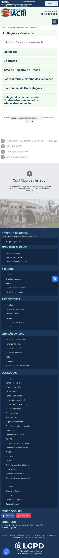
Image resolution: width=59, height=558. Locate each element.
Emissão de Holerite (14, 257)
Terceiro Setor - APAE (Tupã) (17, 404)
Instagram (24, 516)
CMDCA (9, 452)
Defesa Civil (10, 430)
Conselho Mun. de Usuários (17, 448)
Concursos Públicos (14, 383)
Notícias (9, 318)
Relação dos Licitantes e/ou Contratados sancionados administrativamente (22, 100)
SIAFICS (9, 439)
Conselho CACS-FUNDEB (16, 435)
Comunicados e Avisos (15, 322)
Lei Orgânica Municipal (15, 400)
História (9, 275)
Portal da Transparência (16, 339)
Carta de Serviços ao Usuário (18, 478)
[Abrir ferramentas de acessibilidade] (6, 551)
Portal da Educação (14, 348)
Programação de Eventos (16, 288)
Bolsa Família (11, 417)
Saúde (8, 461)
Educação (10, 456)
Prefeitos (9, 305)
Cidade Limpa (11, 469)
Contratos (10, 61)
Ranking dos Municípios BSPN (18, 365)
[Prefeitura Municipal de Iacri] (13, 16)
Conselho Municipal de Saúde (18, 426)
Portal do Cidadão (13, 344)
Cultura (9, 495)
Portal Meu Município (14, 292)
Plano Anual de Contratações (23, 88)
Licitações (10, 52)
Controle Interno (12, 413)
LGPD (8, 482)
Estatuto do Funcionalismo (16, 262)
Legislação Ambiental (14, 422)
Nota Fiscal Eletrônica (14, 352)
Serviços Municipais (14, 500)
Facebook (9, 516)
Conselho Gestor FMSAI (15, 474)
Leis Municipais (12, 391)
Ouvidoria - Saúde (13, 491)
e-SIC (8, 357)
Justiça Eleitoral (12, 504)
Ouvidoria (10, 361)
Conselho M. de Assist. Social (17, 443)
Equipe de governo (13, 241)
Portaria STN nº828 (14, 396)
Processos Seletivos (13, 387)
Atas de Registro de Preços (22, 70)
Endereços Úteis (12, 314)
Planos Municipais (13, 409)
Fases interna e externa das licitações (28, 79)
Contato (9, 327)
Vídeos (8, 283)
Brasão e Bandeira (13, 279)
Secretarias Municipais (15, 309)
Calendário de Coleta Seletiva (18, 465)
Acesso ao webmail (13, 253)
